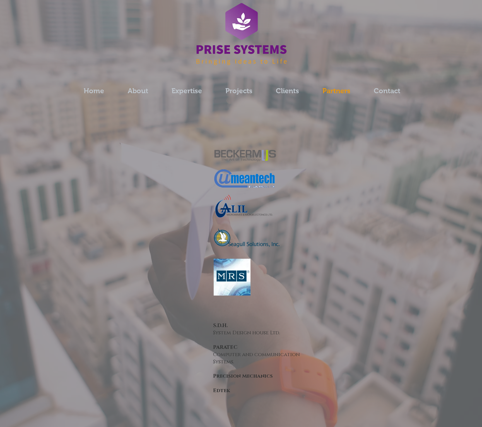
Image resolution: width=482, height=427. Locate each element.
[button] (239, 91)
